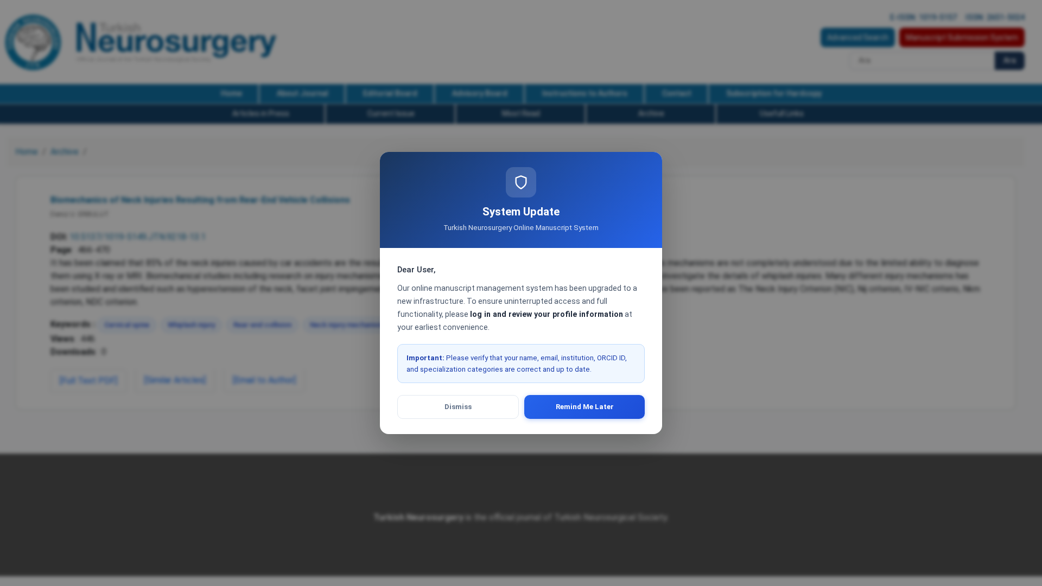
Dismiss (458, 407)
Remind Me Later (585, 407)
